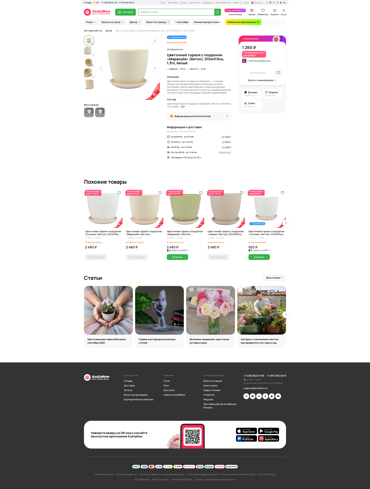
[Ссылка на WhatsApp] (272, 396)
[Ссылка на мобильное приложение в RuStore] (246, 438)
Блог (246, 2)
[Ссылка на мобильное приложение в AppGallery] (268, 438)
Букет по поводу (156, 22)
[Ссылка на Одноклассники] (265, 396)
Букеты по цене (111, 22)
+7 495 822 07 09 (109, 2)
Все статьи (273, 277)
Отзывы (88, 2)
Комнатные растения (206, 22)
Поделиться (176, 49)
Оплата (184, 2)
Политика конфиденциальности (203, 474)
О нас (163, 2)
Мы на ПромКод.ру (266, 474)
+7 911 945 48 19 (126, 2)
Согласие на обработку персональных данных (162, 474)
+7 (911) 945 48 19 (276, 375)
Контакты (194, 2)
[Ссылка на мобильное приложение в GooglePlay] (268, 431)
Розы (89, 22)
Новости (237, 2)
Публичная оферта (104, 474)
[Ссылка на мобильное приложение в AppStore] (246, 431)
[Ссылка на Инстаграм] (253, 396)
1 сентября (182, 22)
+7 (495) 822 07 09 (253, 375)
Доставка (173, 2)
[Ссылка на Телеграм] (246, 396)
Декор (133, 22)
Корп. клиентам (223, 2)
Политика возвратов (126, 474)
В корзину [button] (178, 257)
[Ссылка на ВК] (259, 396)
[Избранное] (278, 73)
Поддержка (207, 2)
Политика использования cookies (238, 474)
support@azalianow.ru (255, 388)
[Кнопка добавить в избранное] (119, 193)
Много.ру (258, 2)
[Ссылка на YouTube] (278, 396)
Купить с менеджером (260, 80)
